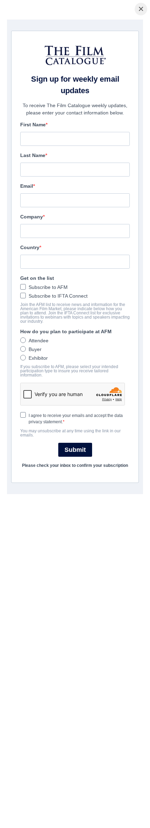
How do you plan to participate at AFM (66, 331)
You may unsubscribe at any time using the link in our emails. (70, 433)
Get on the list (37, 278)
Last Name (32, 155)
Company (31, 216)
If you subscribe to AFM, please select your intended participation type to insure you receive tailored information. (69, 371)
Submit (75, 449)
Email (26, 186)
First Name (33, 124)
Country (29, 247)
